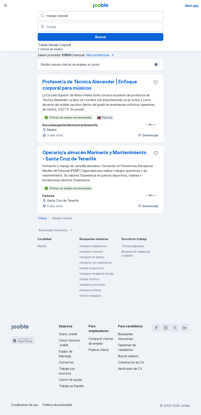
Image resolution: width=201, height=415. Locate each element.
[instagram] (166, 328)
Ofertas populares (133, 246)
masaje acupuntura (91, 268)
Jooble (185, 406)
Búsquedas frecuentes (53, 230)
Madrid (42, 246)
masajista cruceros (91, 251)
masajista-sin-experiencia (95, 262)
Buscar (100, 37)
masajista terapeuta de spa (96, 273)
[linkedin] (184, 328)
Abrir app (191, 6)
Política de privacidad (57, 405)
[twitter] (175, 328)
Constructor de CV (131, 362)
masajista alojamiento (93, 246)
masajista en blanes (91, 257)
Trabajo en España (71, 386)
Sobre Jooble (68, 334)
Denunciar (150, 135)
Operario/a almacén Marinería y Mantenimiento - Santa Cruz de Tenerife (94, 156)
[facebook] (156, 328)
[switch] (157, 64)
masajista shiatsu (90, 290)
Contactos (66, 362)
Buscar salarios (128, 356)
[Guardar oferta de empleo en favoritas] (156, 82)
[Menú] (5, 5)
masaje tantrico (89, 279)
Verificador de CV (130, 369)
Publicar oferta (99, 350)
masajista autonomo (92, 284)
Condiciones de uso (24, 405)
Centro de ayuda (70, 380)
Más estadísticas (98, 55)
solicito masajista (90, 295)
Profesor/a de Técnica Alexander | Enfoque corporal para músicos (89, 85)
